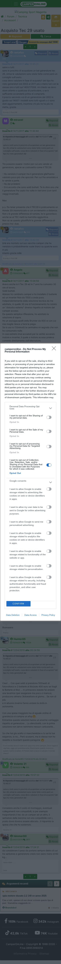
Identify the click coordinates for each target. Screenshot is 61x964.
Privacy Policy (48, 615)
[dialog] (30, 482)
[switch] (48, 417)
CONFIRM (18, 603)
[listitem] (30, 408)
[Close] (55, 349)
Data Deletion (13, 615)
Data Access (30, 615)
